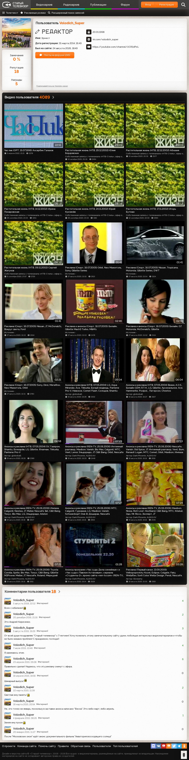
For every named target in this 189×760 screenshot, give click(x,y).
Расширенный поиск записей (68, 12)
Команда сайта (26, 746)
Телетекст (12, 12)
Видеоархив (44, 4)
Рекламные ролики (35, 12)
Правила (63, 746)
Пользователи (102, 746)
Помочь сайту (47, 746)
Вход (148, 4)
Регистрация (166, 4)
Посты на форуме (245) (56, 55)
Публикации (98, 4)
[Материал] (42, 603)
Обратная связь (81, 746)
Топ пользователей (125, 746)
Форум (125, 4)
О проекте (8, 746)
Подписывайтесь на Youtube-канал (52, 86)
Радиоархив (71, 4)
